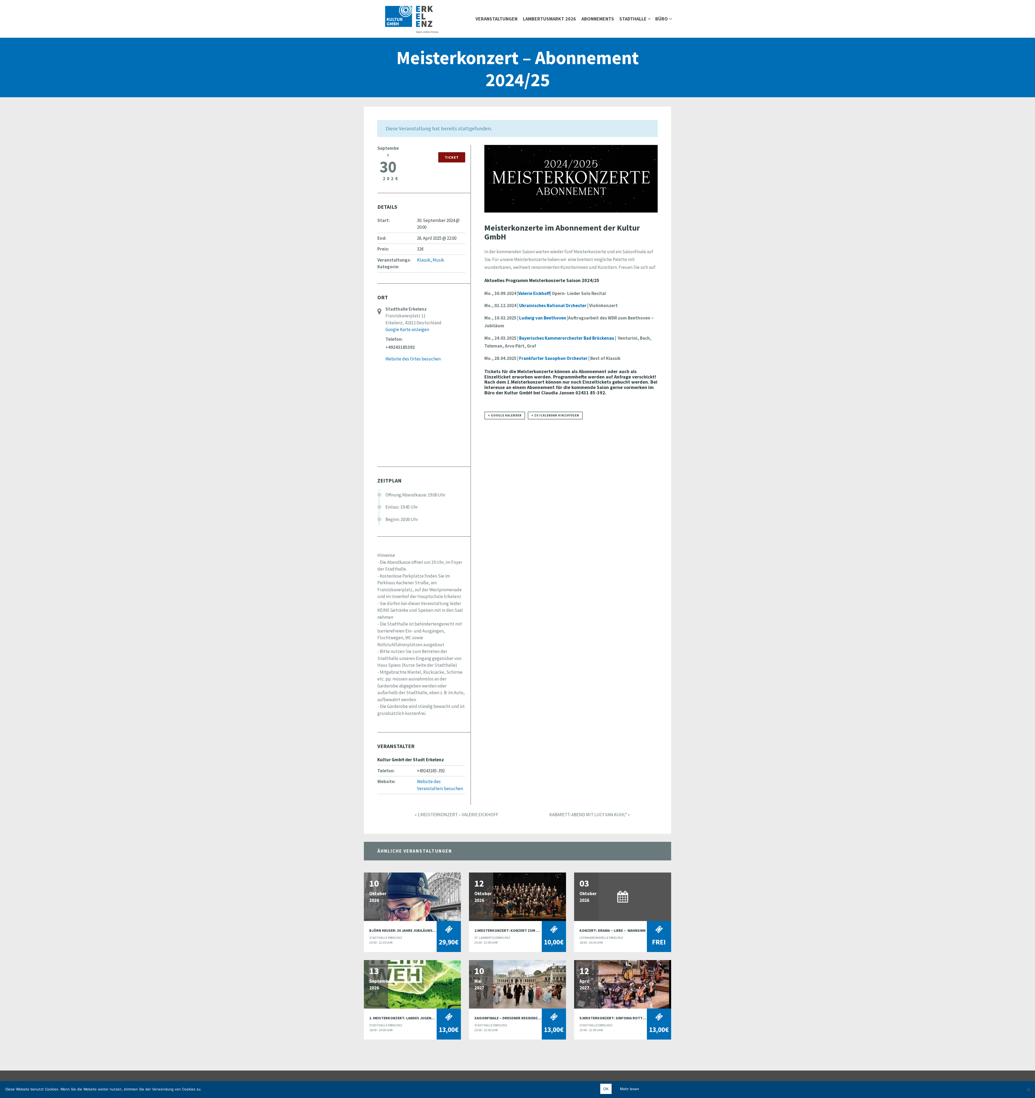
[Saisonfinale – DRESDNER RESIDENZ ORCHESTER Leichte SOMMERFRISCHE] (517, 984)
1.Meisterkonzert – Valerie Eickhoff (456, 815)
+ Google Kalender (505, 415)
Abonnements (597, 19)
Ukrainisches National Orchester (552, 305)
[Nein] (1028, 1089)
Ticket (452, 157)
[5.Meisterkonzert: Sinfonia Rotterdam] (622, 984)
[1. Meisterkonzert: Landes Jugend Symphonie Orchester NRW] (412, 984)
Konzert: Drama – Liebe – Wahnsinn (612, 930)
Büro (661, 19)
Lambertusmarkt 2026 (549, 19)
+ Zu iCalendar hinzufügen (555, 415)
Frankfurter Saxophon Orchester (553, 358)
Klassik (423, 260)
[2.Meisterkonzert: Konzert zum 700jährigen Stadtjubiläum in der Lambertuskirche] (517, 896)
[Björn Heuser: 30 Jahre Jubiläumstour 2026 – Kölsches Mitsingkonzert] (412, 896)
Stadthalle (633, 19)
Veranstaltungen (496, 19)
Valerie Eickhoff (534, 293)
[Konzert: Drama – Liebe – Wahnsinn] (622, 896)
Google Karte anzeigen (407, 329)
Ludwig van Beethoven (542, 318)
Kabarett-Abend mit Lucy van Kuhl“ (589, 815)
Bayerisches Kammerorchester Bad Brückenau (566, 338)
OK (606, 1089)
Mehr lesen (629, 1089)
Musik (438, 260)
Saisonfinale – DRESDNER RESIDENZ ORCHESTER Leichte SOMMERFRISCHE (539, 1018)
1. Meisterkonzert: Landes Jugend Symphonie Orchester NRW (427, 1018)
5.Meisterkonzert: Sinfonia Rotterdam (616, 1018)
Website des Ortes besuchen (413, 359)
